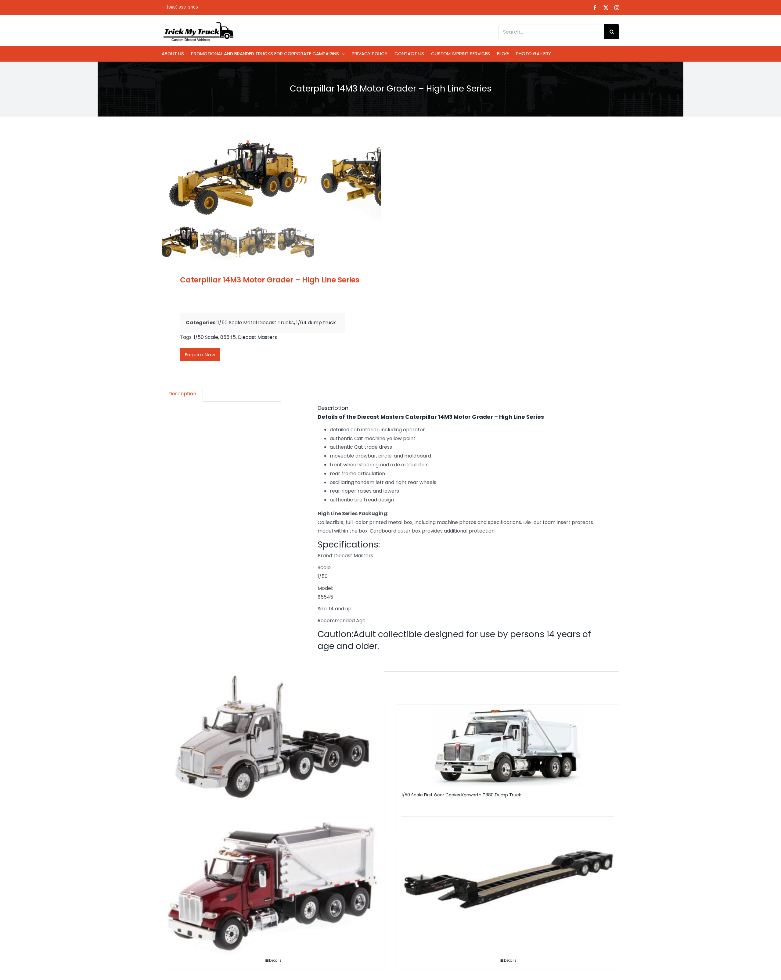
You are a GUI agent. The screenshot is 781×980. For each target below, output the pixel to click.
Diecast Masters (257, 337)
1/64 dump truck (316, 322)
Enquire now (200, 354)
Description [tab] (182, 393)
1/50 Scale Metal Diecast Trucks (256, 322)
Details (510, 960)
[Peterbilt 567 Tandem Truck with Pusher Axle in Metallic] (273, 883)
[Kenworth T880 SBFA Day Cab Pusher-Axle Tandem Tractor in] (273, 738)
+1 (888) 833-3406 (180, 7)
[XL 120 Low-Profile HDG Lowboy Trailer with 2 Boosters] (508, 875)
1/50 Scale (206, 337)
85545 (228, 337)
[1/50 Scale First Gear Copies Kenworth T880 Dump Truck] (508, 745)
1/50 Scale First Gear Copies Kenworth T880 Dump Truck (461, 795)
